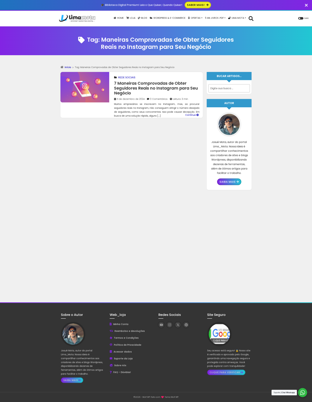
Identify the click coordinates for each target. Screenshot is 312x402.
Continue (190, 115)
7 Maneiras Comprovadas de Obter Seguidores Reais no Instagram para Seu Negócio (156, 88)
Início (68, 67)
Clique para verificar (225, 372)
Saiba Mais (228, 182)
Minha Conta (120, 324)
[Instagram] (169, 325)
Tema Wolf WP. (172, 397)
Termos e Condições (126, 337)
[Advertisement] (229, 244)
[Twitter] (178, 325)
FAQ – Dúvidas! (122, 372)
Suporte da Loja (123, 358)
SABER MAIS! (196, 5)
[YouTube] (161, 325)
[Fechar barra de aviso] (306, 5)
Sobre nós (120, 365)
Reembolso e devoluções (130, 331)
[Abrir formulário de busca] (251, 18)
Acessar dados (123, 351)
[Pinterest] (186, 325)
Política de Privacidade (127, 344)
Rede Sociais (126, 77)
